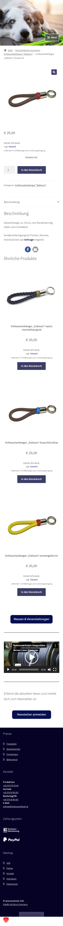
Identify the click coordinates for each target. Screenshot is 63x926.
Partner (10, 868)
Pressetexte (11, 743)
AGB (8, 863)
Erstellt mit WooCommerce (15, 904)
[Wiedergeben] (8, 669)
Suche (31, 921)
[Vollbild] (54, 669)
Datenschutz (12, 884)
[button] (54, 72)
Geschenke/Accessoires (27, 50)
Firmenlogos (12, 754)
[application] (31, 657)
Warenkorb (48, 919)
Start (10, 50)
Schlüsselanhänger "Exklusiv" (18, 54)
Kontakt (10, 873)
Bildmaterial (12, 759)
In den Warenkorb (31, 170)
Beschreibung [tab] (12, 202)
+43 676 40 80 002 (10, 792)
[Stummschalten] (49, 669)
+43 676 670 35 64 (10, 785)
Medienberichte (13, 749)
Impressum (11, 878)
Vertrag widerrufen (31, 915)
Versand (12, 146)
